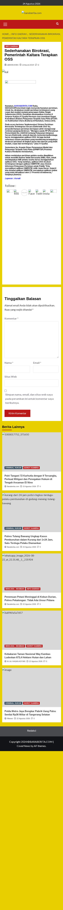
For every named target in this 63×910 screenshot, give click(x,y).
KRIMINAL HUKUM (13, 468)
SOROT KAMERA (31, 468)
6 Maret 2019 (28, 65)
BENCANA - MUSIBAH (14, 589)
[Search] (57, 24)
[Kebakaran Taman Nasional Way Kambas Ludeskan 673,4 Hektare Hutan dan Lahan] (31, 630)
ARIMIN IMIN (12, 65)
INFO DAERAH (11, 46)
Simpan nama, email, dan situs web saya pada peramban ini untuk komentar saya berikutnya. (29, 398)
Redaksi (31, 730)
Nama (9, 362)
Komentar (11, 318)
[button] (5, 24)
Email (37, 362)
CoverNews (23, 745)
